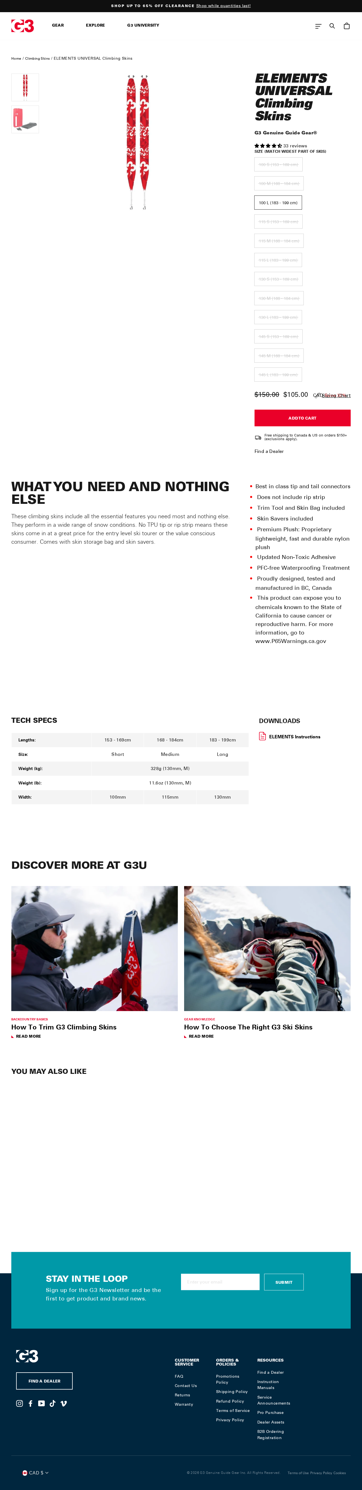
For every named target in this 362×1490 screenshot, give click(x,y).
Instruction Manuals (268, 1384)
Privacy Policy (230, 1420)
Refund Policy (230, 1401)
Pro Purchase (270, 1412)
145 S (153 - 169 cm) (278, 336)
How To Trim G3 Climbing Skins (64, 1027)
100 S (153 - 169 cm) (278, 164)
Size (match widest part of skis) (290, 151)
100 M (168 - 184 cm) (279, 183)
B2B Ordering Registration (270, 1434)
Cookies (339, 1473)
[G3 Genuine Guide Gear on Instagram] (19, 1403)
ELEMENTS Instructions (294, 736)
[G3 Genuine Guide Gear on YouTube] (41, 1403)
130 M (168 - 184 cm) (279, 298)
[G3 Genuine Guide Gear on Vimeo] (63, 1403)
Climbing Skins (37, 59)
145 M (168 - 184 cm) (279, 355)
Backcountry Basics (29, 1019)
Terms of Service (233, 1410)
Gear (58, 26)
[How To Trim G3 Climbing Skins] (94, 948)
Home (16, 59)
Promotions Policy (228, 1379)
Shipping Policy (232, 1391)
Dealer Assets (271, 1422)
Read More (28, 1037)
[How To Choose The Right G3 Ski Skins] (267, 948)
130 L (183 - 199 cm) (278, 317)
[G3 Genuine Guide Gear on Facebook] (30, 1403)
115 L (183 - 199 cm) (278, 260)
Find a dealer (44, 1382)
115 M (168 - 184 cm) (279, 241)
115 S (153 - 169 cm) (278, 221)
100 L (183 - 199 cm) (278, 202)
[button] (269, 146)
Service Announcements (273, 1400)
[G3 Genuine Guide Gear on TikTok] (52, 1403)
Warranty (184, 1404)
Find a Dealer (269, 451)
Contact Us (186, 1385)
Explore (95, 26)
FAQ (179, 1376)
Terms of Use (298, 1473)
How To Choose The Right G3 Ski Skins (248, 1027)
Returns (182, 1395)
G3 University (143, 26)
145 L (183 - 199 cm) (278, 374)
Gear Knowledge (199, 1019)
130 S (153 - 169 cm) (278, 279)
